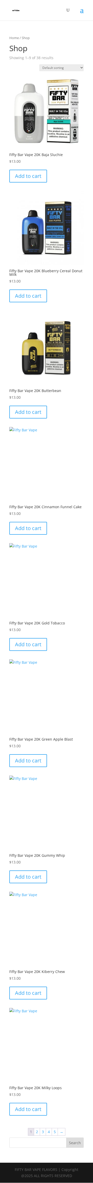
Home (14, 37)
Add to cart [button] (28, 175)
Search (75, 1142)
